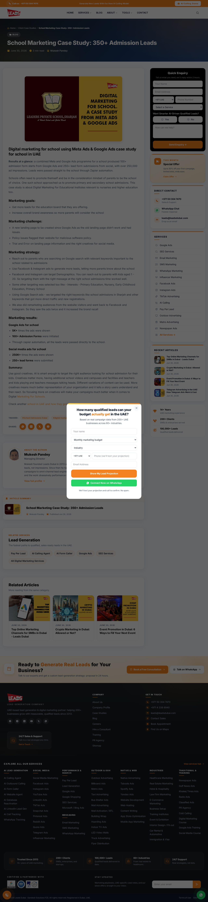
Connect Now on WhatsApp (106, 482)
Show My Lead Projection (104, 473)
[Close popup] (136, 408)
